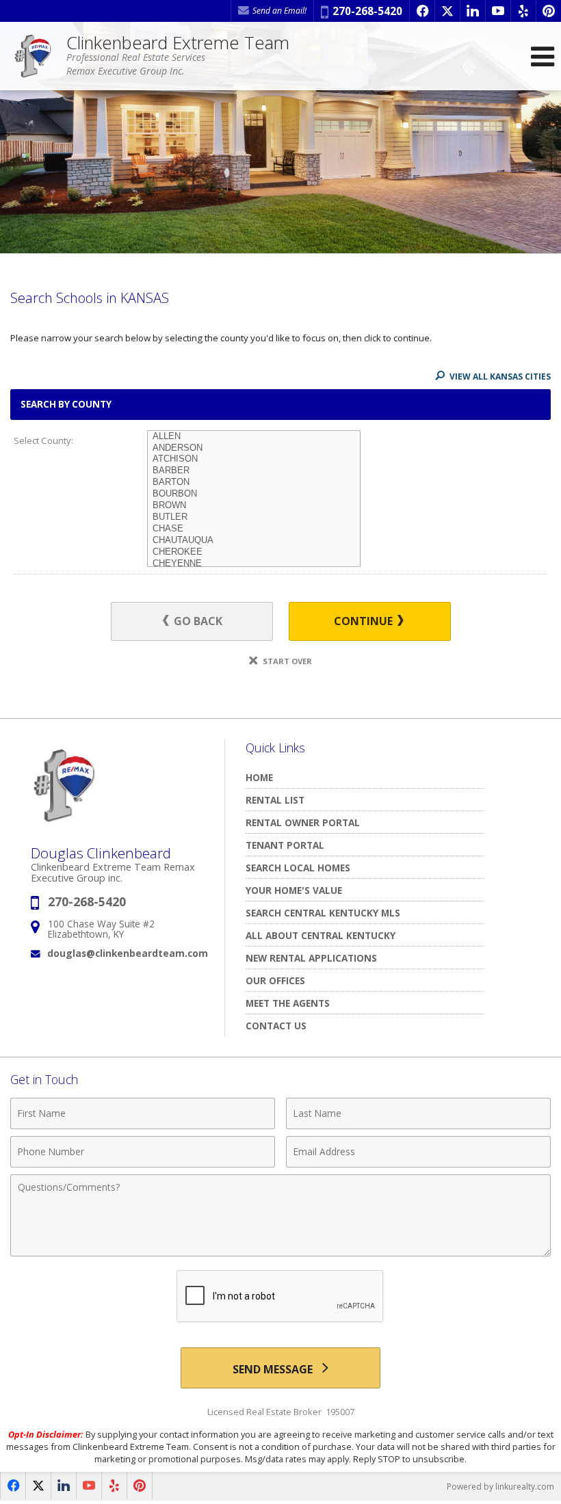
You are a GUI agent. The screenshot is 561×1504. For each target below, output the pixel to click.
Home (259, 777)
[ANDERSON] (253, 448)
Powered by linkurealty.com (500, 1486)
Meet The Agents (288, 1003)
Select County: (43, 440)
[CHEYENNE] (253, 564)
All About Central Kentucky (320, 935)
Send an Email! (278, 10)
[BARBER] (253, 471)
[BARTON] (253, 482)
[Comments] (280, 1252)
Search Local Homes (298, 867)
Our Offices (275, 980)
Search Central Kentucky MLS (323, 912)
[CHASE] (253, 529)
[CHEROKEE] (253, 552)
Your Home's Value (294, 890)
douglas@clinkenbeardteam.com (127, 953)
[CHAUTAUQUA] (253, 540)
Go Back (196, 621)
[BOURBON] (253, 494)
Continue (364, 621)
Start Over (286, 661)
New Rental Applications (311, 957)
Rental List (275, 799)
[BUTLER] (253, 517)
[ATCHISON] (253, 459)
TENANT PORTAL (285, 845)
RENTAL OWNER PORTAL (303, 822)
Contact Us (276, 1025)
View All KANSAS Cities (499, 376)
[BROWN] (253, 506)
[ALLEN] (253, 437)
